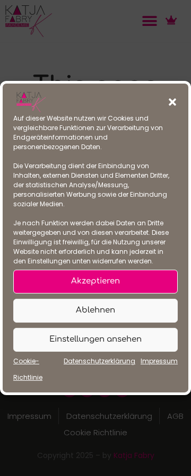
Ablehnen (95, 310)
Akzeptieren (95, 281)
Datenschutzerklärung (99, 360)
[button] (172, 102)
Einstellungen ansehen (95, 339)
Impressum (159, 360)
